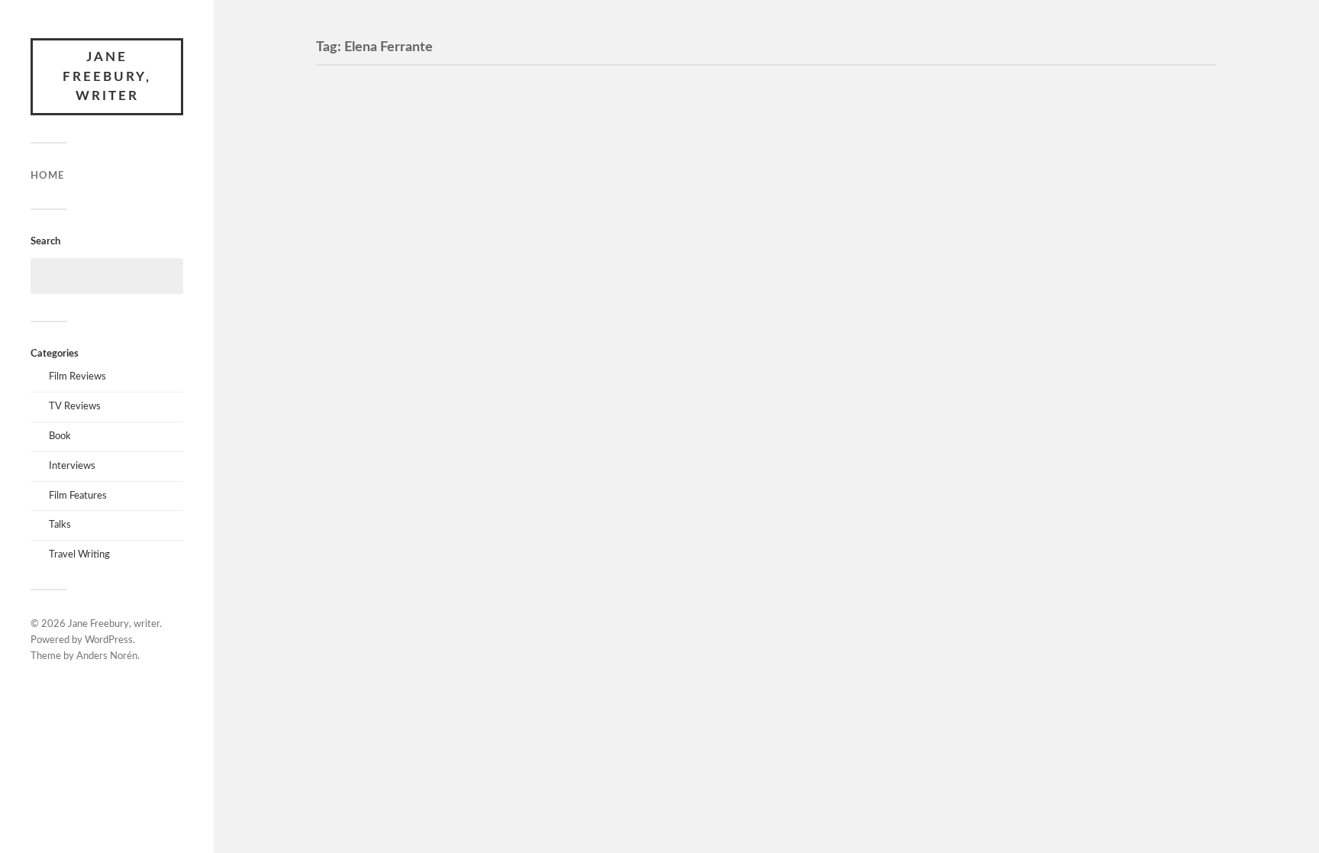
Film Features (78, 495)
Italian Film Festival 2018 (426, 255)
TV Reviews (75, 406)
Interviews (72, 465)
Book (60, 436)
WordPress (109, 640)
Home (47, 175)
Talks (60, 524)
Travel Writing (79, 554)
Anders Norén (106, 656)
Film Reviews (77, 376)
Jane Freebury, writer (107, 76)
